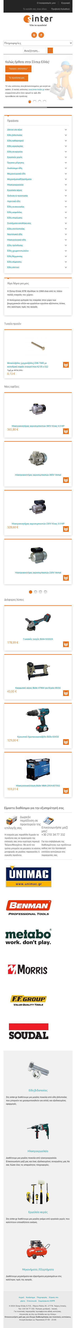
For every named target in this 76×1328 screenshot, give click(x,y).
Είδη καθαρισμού (15, 140)
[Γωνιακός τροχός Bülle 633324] (38, 623)
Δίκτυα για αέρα (14, 129)
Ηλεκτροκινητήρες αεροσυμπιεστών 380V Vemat (38, 475)
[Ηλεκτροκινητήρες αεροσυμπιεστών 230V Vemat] (38, 556)
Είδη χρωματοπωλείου (18, 251)
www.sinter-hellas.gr (36, 89)
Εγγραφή (65, 3)
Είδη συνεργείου (15, 151)
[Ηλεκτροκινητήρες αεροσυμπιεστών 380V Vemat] (38, 459)
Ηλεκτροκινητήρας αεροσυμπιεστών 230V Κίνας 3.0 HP (38, 524)
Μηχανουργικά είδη (16, 174)
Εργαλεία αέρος (14, 190)
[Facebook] (41, 35)
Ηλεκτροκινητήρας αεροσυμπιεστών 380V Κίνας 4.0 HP (38, 426)
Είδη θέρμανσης (15, 256)
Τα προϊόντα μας (17, 78)
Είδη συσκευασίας (15, 207)
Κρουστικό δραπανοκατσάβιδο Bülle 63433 (38, 737)
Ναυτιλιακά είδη (14, 234)
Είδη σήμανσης (14, 262)
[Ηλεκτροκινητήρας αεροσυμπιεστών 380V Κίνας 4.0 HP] (38, 410)
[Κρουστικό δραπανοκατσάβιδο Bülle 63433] (38, 721)
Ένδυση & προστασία (17, 196)
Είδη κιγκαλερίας (15, 146)
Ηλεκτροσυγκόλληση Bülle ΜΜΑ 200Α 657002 (38, 785)
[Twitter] (34, 35)
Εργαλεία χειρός (14, 157)
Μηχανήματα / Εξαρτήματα (38, 1269)
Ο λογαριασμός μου (46, 3)
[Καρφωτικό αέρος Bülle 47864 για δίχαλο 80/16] (38, 672)
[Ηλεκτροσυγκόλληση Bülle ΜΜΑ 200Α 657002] (38, 770)
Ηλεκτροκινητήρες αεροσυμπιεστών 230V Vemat (38, 572)
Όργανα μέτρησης (15, 163)
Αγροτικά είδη (13, 201)
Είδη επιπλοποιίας (16, 229)
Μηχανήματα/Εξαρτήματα (19, 179)
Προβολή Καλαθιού (60, 9)
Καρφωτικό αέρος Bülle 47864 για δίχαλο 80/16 (38, 688)
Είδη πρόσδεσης (15, 245)
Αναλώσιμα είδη (14, 168)
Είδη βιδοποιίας (14, 135)
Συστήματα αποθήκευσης (19, 223)
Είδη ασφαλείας (14, 212)
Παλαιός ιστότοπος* (18, 69)
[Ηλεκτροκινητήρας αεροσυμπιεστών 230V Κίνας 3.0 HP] (38, 508)
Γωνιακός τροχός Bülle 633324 (38, 639)
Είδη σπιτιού (13, 267)
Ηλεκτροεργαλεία (15, 185)
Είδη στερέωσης (14, 218)
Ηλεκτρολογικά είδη (16, 240)
